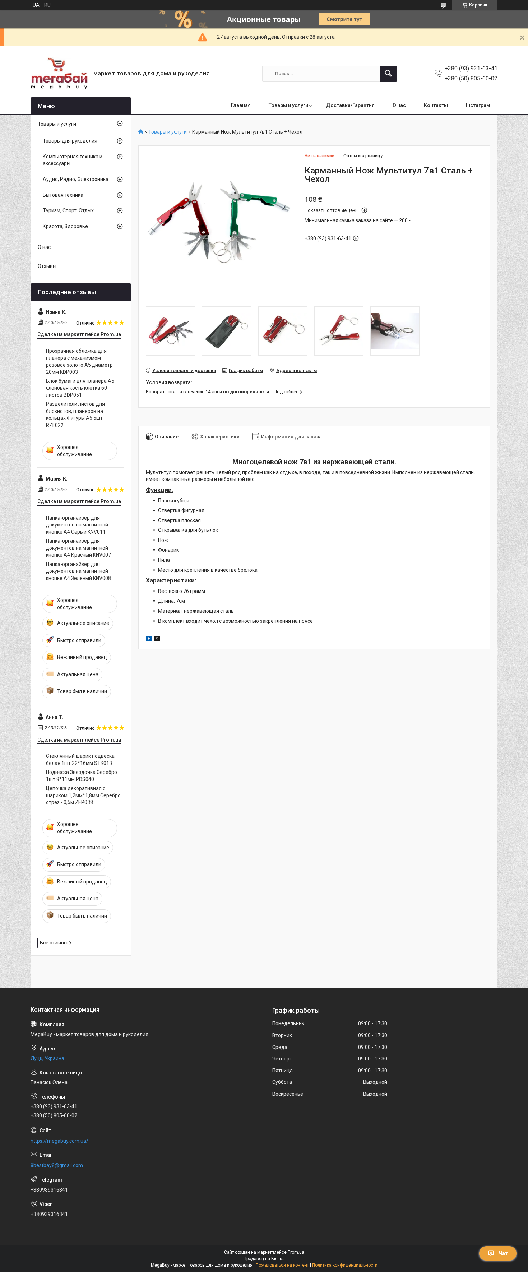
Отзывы (47, 266)
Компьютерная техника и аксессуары (72, 160)
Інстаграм (478, 105)
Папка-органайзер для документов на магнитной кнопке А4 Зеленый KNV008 (78, 571)
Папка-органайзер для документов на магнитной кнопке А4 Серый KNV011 (77, 525)
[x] (157, 639)
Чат (503, 1253)
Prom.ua (296, 1252)
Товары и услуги (288, 105)
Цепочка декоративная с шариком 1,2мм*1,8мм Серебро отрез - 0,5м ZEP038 (83, 795)
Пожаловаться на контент (282, 1265)
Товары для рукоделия (70, 141)
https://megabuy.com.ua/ (59, 1141)
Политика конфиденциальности (345, 1265)
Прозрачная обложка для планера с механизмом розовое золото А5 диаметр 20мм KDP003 (79, 361)
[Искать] (388, 74)
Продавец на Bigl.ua (264, 1258)
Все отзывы (54, 943)
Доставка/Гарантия (350, 105)
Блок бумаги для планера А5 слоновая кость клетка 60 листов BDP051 (80, 388)
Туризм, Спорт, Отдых (68, 210)
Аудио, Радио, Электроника (75, 179)
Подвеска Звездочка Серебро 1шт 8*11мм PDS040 (81, 775)
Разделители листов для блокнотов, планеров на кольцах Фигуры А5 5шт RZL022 (75, 414)
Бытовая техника (63, 195)
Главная (241, 105)
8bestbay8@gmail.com (57, 1165)
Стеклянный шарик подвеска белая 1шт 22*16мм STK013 (80, 759)
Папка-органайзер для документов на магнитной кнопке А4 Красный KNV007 (78, 548)
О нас (399, 105)
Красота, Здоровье (65, 226)
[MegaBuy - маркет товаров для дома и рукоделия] (59, 73)
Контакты (436, 105)
